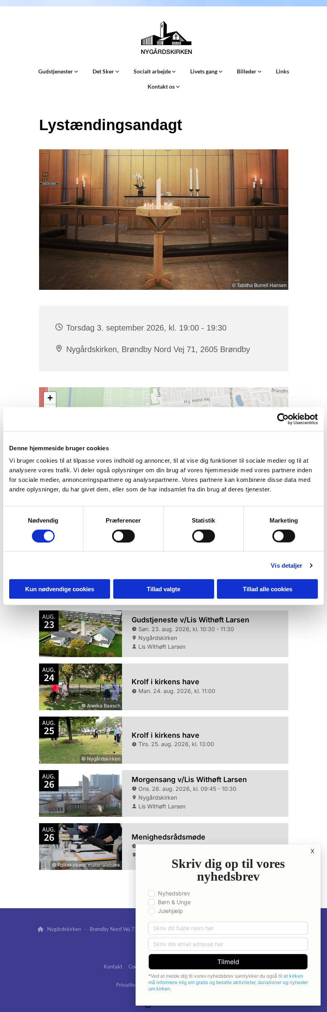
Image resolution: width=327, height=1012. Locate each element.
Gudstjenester (56, 71)
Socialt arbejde (153, 71)
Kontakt (113, 966)
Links (282, 71)
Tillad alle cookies (267, 589)
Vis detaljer (286, 565)
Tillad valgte (163, 589)
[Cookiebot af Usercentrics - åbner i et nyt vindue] (283, 419)
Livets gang (204, 71)
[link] (58, 71)
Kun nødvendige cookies (59, 589)
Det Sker (104, 71)
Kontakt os (162, 86)
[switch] (123, 535)
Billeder (247, 71)
